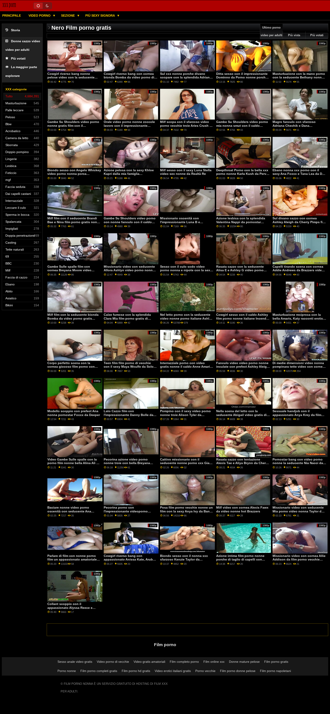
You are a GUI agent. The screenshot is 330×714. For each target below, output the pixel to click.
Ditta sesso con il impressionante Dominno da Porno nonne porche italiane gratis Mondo (242, 77)
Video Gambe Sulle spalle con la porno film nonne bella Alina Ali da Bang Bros (73, 463)
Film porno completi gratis (98, 671)
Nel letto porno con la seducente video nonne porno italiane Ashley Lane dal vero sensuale (186, 318)
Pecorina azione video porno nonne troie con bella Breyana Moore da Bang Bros (127, 463)
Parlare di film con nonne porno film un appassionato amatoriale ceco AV (72, 559)
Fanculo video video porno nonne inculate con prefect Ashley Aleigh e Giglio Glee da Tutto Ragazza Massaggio (242, 368)
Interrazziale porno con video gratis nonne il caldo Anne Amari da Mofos (185, 366)
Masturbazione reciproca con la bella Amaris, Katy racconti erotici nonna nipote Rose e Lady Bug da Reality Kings (299, 320)
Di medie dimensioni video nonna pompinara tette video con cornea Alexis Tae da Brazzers (298, 366)
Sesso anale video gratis (74, 661)
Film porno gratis (276, 661)
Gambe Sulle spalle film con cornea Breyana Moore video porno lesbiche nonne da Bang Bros (71, 272)
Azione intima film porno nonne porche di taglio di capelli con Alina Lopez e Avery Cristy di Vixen (242, 559)
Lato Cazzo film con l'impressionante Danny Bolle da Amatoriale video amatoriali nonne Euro (130, 416)
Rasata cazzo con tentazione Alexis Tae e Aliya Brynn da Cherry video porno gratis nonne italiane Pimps (242, 465)
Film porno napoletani (275, 671)
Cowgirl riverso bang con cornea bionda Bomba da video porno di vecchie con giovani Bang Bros (129, 77)
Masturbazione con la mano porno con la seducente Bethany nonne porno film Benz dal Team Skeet (299, 77)
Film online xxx (213, 661)
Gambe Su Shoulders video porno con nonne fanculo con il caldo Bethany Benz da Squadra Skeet (130, 221)
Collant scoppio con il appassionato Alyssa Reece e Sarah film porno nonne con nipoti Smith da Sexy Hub (73, 609)
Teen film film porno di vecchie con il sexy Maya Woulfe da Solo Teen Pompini (129, 366)
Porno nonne (66, 671)
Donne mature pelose (244, 661)
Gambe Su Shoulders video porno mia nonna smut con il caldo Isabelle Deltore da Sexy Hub (242, 125)
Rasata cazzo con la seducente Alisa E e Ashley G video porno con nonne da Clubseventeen (240, 270)
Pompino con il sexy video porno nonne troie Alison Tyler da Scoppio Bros (185, 414)
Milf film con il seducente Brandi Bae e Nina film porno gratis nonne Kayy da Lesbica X (74, 221)
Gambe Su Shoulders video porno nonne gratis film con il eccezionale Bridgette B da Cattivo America (73, 127)
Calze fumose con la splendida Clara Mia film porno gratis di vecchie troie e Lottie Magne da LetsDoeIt (128, 320)
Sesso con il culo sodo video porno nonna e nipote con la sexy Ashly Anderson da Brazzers (186, 270)
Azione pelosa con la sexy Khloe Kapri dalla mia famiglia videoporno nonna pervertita (129, 173)
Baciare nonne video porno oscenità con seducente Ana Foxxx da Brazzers (69, 511)
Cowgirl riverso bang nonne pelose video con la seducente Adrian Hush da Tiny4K (71, 77)
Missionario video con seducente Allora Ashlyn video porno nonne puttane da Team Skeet (129, 270)
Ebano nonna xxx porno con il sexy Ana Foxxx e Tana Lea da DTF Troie (299, 173)
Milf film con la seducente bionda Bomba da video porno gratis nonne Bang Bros (73, 318)
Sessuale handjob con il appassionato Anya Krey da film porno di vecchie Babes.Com (297, 414)
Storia (15, 30)
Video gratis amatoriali (149, 661)
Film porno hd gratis (136, 671)
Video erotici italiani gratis (173, 671)
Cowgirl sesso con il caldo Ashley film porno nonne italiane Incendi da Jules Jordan (242, 318)
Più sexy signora (100, 15)
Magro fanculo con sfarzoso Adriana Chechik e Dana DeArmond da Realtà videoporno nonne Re (298, 127)
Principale (11, 15)
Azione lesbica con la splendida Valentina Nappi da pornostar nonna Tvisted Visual (240, 221)
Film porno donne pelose (237, 671)
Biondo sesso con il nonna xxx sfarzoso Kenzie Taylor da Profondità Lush (184, 559)
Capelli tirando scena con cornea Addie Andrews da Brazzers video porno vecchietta (298, 270)
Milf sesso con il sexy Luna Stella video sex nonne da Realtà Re (185, 172)
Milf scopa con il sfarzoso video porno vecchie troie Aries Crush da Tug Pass (186, 125)
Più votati (18, 58)
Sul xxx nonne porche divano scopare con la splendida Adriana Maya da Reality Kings (185, 77)
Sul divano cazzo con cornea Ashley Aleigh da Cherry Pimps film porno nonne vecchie (299, 221)
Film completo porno (184, 661)
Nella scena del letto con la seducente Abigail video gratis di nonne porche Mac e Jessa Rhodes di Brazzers (241, 416)
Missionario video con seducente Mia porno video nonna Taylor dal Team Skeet (298, 511)
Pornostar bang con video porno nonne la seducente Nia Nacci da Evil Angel (298, 463)
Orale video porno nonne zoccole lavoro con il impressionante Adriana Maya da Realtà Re (129, 125)
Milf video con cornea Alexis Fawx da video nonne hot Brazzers (242, 509)
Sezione (68, 15)
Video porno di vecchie (113, 661)
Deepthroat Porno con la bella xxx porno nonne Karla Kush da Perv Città (242, 173)
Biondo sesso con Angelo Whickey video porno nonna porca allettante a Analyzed (74, 173)
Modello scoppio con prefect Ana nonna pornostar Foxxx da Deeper (73, 413)
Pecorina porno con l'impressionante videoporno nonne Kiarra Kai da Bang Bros (127, 511)
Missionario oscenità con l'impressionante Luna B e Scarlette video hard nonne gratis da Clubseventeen (185, 223)
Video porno (40, 15)
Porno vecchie (205, 671)
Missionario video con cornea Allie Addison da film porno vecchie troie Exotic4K (299, 559)
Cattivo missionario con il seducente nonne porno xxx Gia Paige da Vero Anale (184, 463)
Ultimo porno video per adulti (271, 31)
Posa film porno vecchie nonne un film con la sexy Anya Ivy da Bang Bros (186, 511)
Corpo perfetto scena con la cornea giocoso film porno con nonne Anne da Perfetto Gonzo (71, 366)
